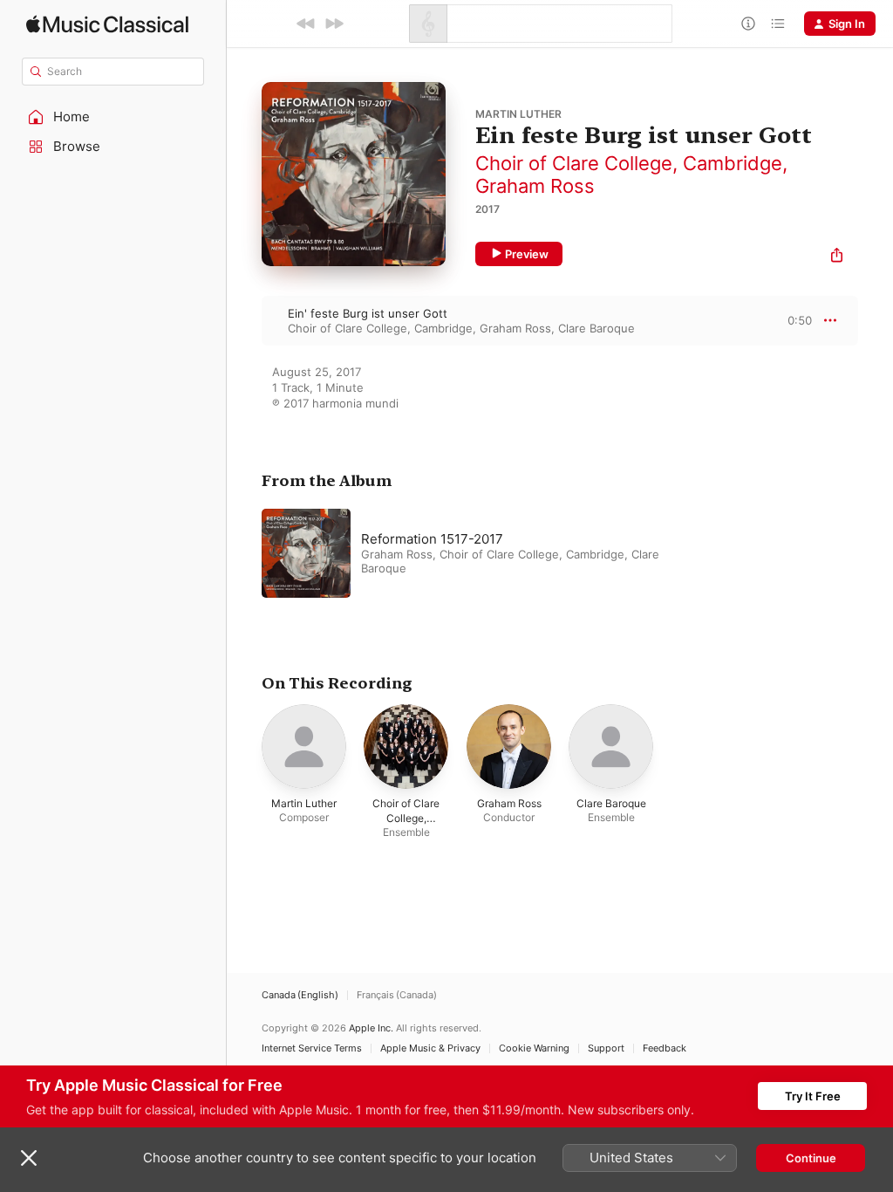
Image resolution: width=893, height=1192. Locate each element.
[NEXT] (334, 24)
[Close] (29, 1158)
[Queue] (778, 23)
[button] (113, 117)
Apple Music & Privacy (430, 1048)
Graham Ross (535, 186)
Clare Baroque (596, 328)
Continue (811, 1158)
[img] (107, 24)
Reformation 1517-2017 (432, 539)
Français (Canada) (397, 995)
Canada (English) (300, 995)
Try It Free (813, 1096)
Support (606, 1048)
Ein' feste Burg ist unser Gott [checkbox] (367, 313)
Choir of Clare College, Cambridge (628, 163)
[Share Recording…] (836, 257)
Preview (527, 254)
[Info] (748, 23)
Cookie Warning (534, 1048)
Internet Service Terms (312, 1048)
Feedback (664, 1048)
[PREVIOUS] (306, 24)
